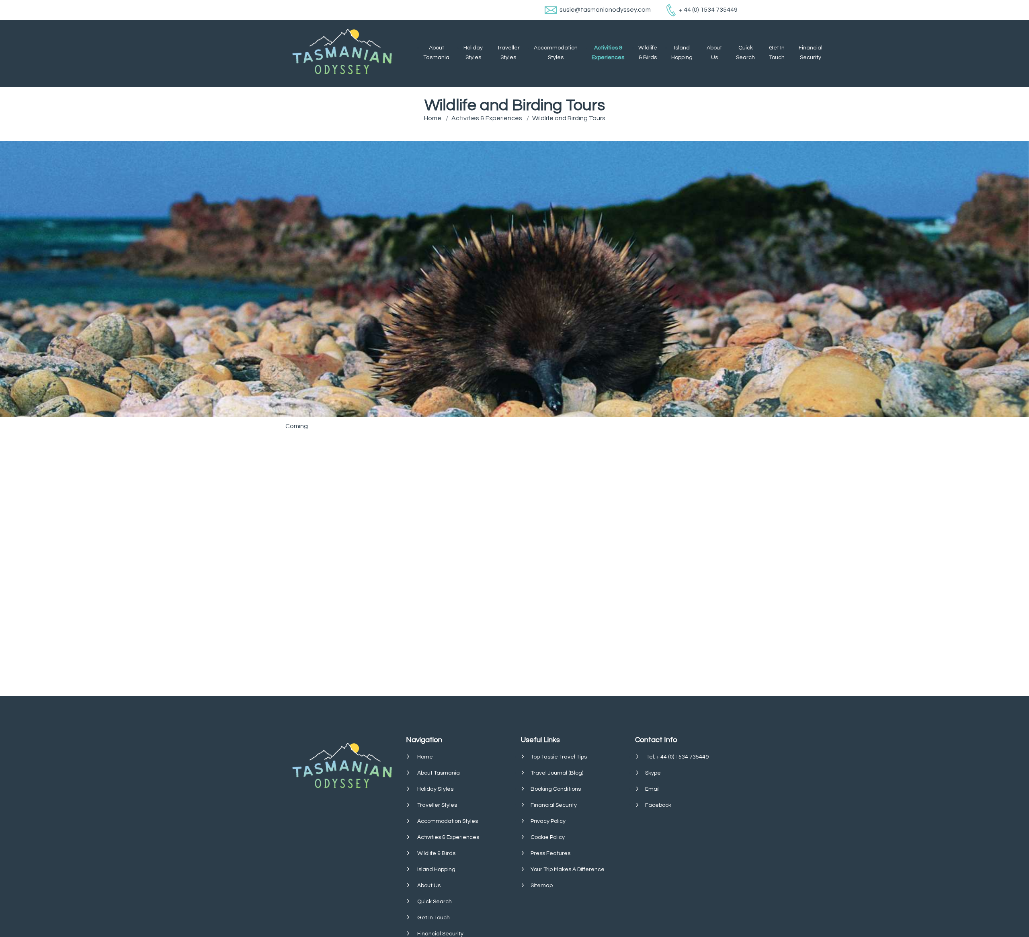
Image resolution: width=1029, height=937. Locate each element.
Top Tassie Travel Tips (559, 757)
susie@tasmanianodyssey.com (605, 9)
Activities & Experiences (608, 52)
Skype (653, 773)
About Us (714, 52)
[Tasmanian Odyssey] (347, 53)
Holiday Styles (473, 52)
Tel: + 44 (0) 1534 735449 (677, 757)
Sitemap (542, 885)
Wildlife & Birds (647, 52)
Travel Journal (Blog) (557, 773)
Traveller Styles (508, 52)
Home (432, 118)
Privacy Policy (548, 821)
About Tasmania (436, 52)
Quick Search (745, 52)
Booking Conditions (556, 789)
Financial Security (810, 52)
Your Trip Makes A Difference (568, 869)
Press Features (550, 853)
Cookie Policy (548, 837)
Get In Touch (777, 52)
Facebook (658, 805)
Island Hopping (682, 52)
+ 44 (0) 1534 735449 (708, 9)
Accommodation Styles (556, 52)
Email (652, 789)
